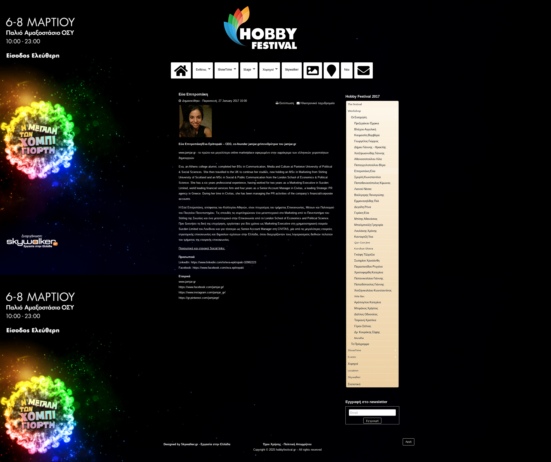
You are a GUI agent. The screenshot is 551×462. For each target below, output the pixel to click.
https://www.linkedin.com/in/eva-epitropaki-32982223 (223, 262)
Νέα (346, 69)
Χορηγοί (268, 69)
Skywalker (292, 69)
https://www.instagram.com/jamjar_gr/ (202, 292)
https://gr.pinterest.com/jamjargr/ (199, 297)
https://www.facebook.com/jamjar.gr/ (201, 287)
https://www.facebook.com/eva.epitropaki (218, 267)
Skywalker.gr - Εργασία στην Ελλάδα (205, 444)
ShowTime (225, 69)
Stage (247, 69)
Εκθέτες (201, 69)
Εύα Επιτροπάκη (193, 94)
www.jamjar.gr (187, 152)
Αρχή (409, 441)
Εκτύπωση (286, 103)
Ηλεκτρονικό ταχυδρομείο (317, 103)
